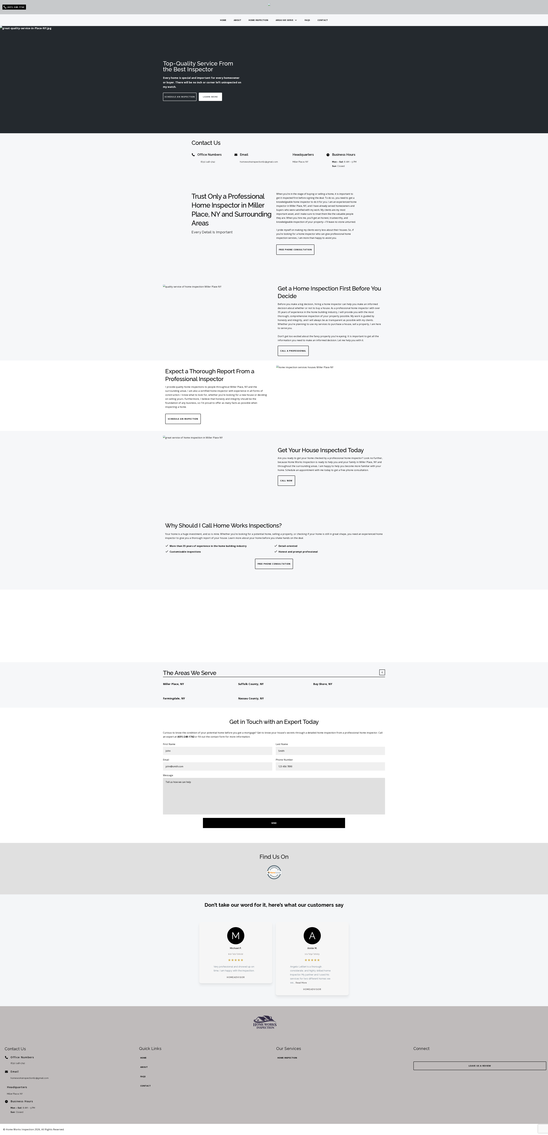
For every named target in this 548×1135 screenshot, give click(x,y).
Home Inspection (258, 20)
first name (169, 744)
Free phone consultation (295, 249)
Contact (323, 20)
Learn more (210, 96)
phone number (284, 760)
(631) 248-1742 (208, 162)
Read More (301, 982)
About (237, 20)
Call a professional (293, 350)
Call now (286, 480)
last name (282, 744)
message (168, 775)
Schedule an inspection (180, 96)
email (166, 760)
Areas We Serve (284, 20)
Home (223, 20)
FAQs (307, 20)
